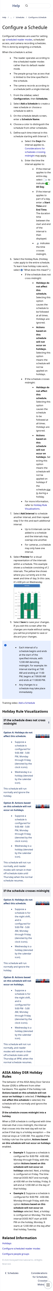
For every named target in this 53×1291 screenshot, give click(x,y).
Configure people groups (15, 1253)
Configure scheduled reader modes (21, 1248)
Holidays (6, 1243)
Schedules (20, 17)
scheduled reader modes (19, 39)
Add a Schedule (27, 702)
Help (16, 5)
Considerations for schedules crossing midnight (35, 152)
